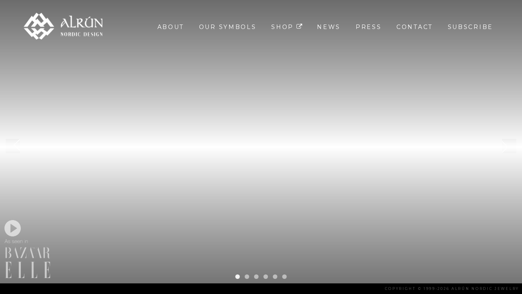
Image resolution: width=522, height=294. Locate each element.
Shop (283, 27)
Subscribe (470, 27)
